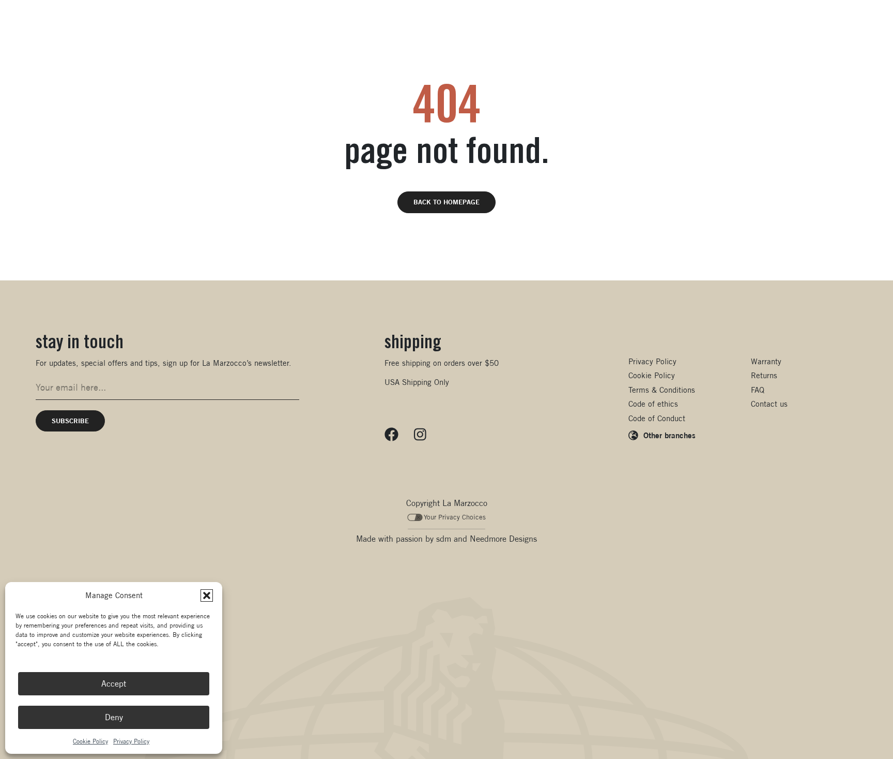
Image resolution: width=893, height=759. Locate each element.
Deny (114, 717)
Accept (113, 684)
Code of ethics (653, 403)
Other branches (669, 435)
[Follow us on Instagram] (420, 434)
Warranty (766, 361)
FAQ (757, 389)
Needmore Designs (503, 539)
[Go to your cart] (783, 36)
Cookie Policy (90, 741)
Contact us (769, 403)
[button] (207, 595)
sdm (443, 539)
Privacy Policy (131, 741)
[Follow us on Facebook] (391, 434)
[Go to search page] (743, 36)
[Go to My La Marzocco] (824, 36)
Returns (764, 375)
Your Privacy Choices (455, 517)
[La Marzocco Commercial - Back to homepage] (78, 36)
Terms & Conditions (661, 389)
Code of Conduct (656, 418)
